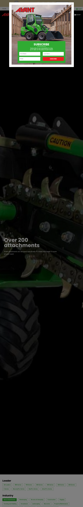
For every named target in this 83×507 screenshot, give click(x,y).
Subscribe (53, 59)
